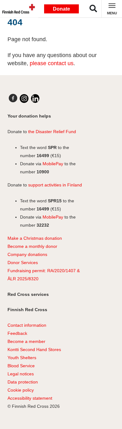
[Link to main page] (17, 8)
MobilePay (53, 163)
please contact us (52, 63)
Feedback (17, 333)
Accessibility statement (30, 398)
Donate (61, 9)
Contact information (27, 325)
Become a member (26, 341)
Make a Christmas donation (35, 238)
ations (41, 254)
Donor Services (23, 262)
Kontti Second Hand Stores (34, 349)
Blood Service (21, 365)
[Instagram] (24, 98)
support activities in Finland (55, 184)
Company (17, 254)
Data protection (23, 381)
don (31, 254)
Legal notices (21, 373)
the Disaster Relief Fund (52, 131)
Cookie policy (21, 390)
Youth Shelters (22, 357)
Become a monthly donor (32, 246)
